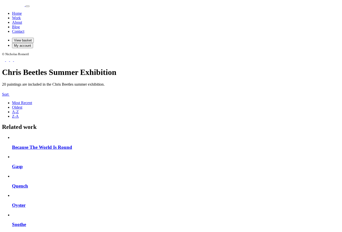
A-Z (15, 112)
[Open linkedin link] (15, 60)
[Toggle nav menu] (28, 6)
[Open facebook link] (4, 60)
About (17, 22)
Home (17, 13)
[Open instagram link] (8, 60)
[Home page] (14, 5)
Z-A (15, 116)
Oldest (17, 107)
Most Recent (22, 103)
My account (22, 45)
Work (16, 18)
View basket (23, 40)
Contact (18, 31)
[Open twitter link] (12, 60)
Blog (16, 27)
